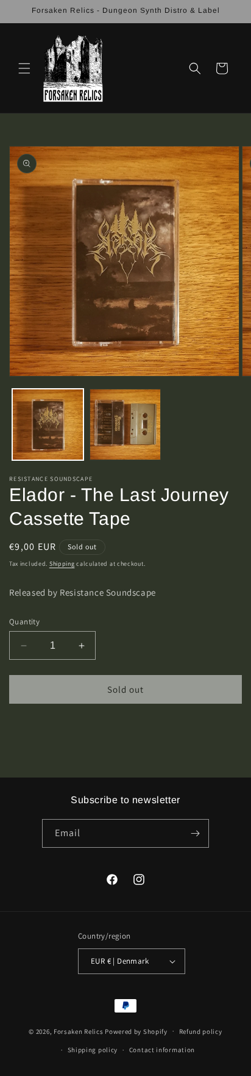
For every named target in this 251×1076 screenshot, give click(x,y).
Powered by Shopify (136, 1031)
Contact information (162, 1049)
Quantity (24, 621)
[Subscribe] (195, 833)
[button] (24, 68)
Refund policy (200, 1031)
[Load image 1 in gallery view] (47, 424)
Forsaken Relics (79, 1031)
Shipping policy (93, 1049)
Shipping (62, 564)
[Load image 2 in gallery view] (125, 424)
